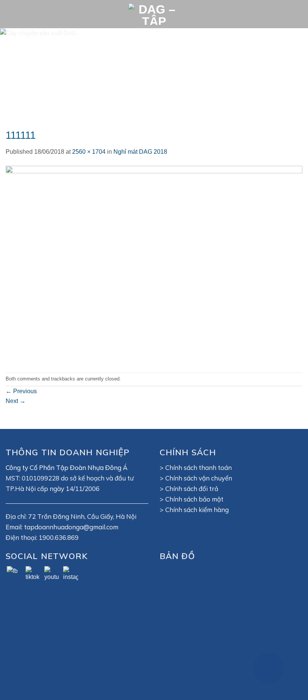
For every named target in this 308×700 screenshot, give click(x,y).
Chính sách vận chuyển (198, 478)
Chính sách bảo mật (194, 499)
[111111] (154, 264)
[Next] (292, 73)
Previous (21, 391)
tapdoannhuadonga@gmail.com (71, 527)
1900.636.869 (59, 537)
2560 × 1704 (89, 151)
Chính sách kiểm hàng (197, 510)
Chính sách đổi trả (191, 488)
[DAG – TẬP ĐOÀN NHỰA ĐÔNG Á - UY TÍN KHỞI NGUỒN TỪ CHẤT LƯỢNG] (154, 14)
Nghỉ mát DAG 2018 (140, 151)
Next (16, 401)
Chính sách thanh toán (198, 467)
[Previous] (16, 73)
